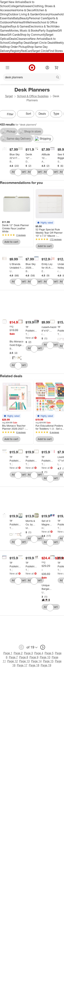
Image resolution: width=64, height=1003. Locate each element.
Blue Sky (11, 161)
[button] (45, 222)
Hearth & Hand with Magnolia (43, 527)
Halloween (26, 6)
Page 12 (12, 661)
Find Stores (55, 51)
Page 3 (28, 653)
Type (56, 113)
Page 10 (45, 657)
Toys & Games (20, 26)
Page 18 (34, 665)
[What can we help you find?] (32, 77)
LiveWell (59, 464)
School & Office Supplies (33, 96)
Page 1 (7, 653)
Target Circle (40, 51)
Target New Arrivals (12, 2)
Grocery (44, 14)
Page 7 (13, 657)
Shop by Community (33, 34)
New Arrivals (38, 38)
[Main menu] (7, 68)
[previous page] (21, 647)
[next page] (43, 647)
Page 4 (38, 653)
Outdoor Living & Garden (23, 14)
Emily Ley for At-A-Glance (43, 271)
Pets (14, 22)
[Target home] (32, 67)
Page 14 (36, 661)
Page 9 (34, 657)
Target (9, 96)
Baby (16, 18)
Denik (27, 161)
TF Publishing (27, 334)
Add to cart (11, 241)
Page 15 (48, 661)
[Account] (47, 68)
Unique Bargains (43, 592)
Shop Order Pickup (15, 47)
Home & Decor (25, 10)
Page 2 (18, 653)
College (14, 6)
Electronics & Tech (40, 26)
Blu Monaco (11, 348)
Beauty (24, 18)
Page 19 (46, 665)
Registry (15, 51)
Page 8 (23, 657)
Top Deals (24, 42)
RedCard (26, 51)
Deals (13, 38)
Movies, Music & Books (24, 30)
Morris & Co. (27, 527)
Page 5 (49, 653)
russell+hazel (59, 271)
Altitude (43, 161)
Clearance (23, 38)
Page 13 (24, 661)
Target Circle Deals (43, 42)
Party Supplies (48, 30)
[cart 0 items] (56, 68)
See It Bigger (59, 161)
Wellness (32, 22)
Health (21, 22)
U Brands (11, 271)
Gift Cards (13, 34)
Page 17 (22, 665)
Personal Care (38, 18)
